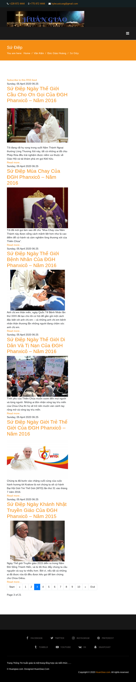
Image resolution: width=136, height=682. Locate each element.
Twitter (59, 638)
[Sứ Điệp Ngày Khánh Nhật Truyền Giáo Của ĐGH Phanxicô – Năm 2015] (37, 541)
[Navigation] (127, 33)
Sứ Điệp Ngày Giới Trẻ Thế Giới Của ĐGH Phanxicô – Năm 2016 (37, 428)
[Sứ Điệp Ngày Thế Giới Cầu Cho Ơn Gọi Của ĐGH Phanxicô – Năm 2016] (37, 125)
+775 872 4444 (37, 3)
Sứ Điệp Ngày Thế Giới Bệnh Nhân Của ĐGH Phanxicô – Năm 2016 (33, 259)
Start (12, 586)
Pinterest (108, 638)
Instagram (83, 638)
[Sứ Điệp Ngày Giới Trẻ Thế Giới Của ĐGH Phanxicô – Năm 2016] (37, 458)
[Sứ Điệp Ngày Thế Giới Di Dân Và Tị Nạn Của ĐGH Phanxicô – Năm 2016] (37, 376)
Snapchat (104, 647)
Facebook (37, 638)
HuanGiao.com (103, 672)
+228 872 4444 (17, 3)
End (92, 586)
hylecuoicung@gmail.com (65, 3)
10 (78, 586)
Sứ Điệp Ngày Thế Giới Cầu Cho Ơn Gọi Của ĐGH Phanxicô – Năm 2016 (37, 94)
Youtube (65, 647)
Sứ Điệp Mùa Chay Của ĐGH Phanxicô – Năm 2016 (33, 177)
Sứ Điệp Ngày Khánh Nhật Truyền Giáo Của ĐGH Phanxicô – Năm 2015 (37, 510)
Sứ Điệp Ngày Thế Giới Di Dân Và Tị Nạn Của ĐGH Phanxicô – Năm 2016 (36, 345)
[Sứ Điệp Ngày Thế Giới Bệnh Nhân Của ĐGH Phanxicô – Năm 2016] (37, 290)
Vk (84, 647)
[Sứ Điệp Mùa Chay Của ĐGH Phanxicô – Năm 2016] (37, 207)
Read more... (14, 162)
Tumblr (43, 647)
